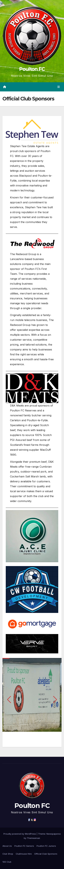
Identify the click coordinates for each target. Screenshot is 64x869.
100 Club (6, 861)
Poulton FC (32, 69)
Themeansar (33, 838)
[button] (9, 700)
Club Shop (7, 853)
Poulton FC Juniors (46, 846)
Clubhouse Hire (24, 853)
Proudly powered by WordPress (20, 833)
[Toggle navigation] (59, 86)
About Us (7, 846)
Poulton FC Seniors (24, 846)
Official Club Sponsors (45, 853)
